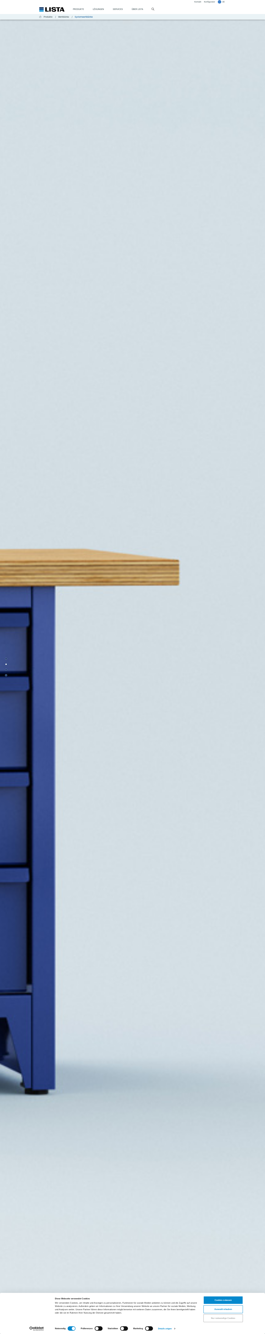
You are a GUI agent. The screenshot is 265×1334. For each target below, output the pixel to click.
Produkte (78, 9)
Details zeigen (165, 1328)
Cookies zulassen (223, 1300)
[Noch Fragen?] (6, 664)
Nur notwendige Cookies (223, 1318)
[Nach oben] (6, 675)
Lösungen (98, 9)
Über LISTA (137, 9)
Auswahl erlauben (223, 1309)
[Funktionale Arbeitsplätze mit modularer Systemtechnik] (6, 658)
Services (118, 9)
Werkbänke (65, 16)
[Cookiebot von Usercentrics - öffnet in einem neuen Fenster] (37, 1329)
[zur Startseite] (52, 9)
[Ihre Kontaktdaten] (6, 669)
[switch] (99, 1328)
